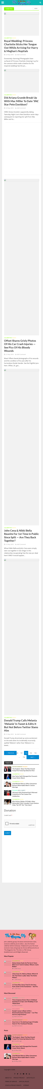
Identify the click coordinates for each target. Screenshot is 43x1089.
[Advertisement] (21, 148)
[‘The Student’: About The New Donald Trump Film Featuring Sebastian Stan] (7, 769)
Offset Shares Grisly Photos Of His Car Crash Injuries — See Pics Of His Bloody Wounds (20, 345)
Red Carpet (21, 790)
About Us (8, 1078)
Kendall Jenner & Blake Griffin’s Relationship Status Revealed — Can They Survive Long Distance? (25, 1012)
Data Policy (31, 1078)
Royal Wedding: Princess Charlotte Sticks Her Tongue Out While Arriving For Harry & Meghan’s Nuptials (21, 46)
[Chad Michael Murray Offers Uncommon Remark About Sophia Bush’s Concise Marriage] (7, 784)
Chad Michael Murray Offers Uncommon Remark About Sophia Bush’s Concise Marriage (24, 785)
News (35, 8)
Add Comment (21, 55)
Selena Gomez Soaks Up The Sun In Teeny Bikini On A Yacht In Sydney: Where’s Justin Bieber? (25, 964)
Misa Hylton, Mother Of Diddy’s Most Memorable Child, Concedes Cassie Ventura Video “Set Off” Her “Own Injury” (25, 803)
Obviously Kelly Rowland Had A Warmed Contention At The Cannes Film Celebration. (24, 794)
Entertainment (17, 766)
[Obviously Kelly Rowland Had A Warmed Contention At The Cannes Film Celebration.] (7, 793)
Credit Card (8, 815)
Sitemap (26, 1085)
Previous (11, 753)
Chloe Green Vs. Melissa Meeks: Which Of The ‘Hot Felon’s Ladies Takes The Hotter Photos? (25, 975)
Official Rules (24, 1081)
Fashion (15, 790)
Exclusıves (15, 1009)
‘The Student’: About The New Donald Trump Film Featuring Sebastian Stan (23, 769)
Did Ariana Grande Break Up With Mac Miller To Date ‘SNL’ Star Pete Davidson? (21, 101)
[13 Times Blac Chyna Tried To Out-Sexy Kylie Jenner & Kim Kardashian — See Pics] (7, 985)
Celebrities (8, 38)
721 (21, 753)
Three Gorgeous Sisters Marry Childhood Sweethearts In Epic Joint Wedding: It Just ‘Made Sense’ (25, 1001)
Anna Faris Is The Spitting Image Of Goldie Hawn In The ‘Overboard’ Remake (25, 1023)
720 (17, 753)
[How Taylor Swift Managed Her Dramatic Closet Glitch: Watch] (7, 776)
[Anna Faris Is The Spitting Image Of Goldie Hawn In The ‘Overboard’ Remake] (7, 1022)
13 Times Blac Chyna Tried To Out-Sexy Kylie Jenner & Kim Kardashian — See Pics (25, 985)
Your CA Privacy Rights (13, 1085)
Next (32, 757)
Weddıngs (21, 998)
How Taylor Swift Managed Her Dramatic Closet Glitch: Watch (24, 777)
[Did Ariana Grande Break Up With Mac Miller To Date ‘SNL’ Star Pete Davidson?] (21, 81)
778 (24, 757)
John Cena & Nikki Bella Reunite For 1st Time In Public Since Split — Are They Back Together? (21, 535)
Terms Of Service (11, 1081)
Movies (25, 766)
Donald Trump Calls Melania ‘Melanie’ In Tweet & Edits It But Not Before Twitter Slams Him (21, 725)
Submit (7, 833)
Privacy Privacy (19, 1078)
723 (31, 753)
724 (35, 753)
